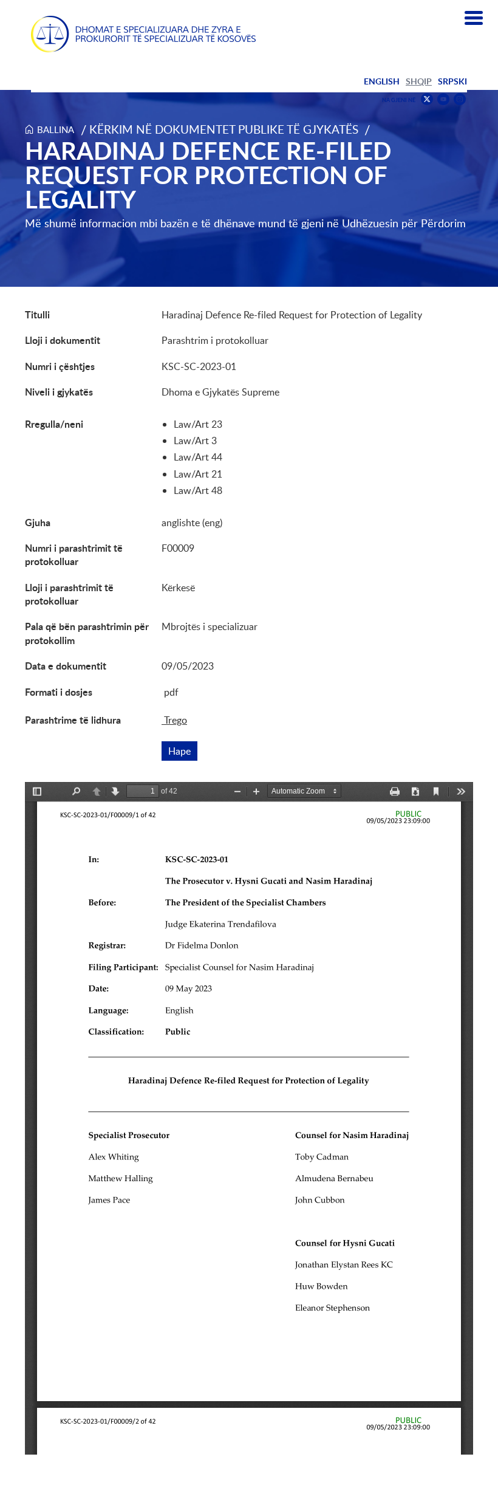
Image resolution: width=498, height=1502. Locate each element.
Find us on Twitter (427, 99)
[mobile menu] (474, 18)
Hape (182, 751)
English (382, 81)
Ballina (55, 129)
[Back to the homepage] (143, 34)
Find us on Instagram (460, 99)
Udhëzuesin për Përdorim (404, 223)
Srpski (452, 81)
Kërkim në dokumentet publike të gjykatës (223, 129)
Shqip (419, 81)
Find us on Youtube (443, 99)
